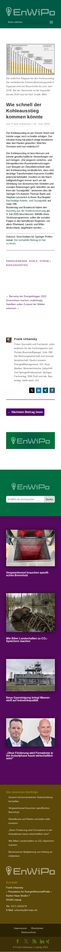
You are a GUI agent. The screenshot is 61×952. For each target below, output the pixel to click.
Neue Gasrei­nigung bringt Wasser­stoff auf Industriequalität (28, 699)
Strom (44, 261)
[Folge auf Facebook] (52, 390)
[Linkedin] (42, 941)
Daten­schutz (28, 932)
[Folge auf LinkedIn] (38, 390)
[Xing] (48, 941)
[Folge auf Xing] (45, 390)
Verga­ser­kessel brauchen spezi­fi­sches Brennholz (27, 574)
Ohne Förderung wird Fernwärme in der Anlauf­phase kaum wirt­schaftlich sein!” (29, 756)
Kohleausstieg (17, 265)
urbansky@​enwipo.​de (25, 910)
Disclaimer (37, 928)
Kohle (33, 261)
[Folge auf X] (32, 390)
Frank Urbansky (21, 123)
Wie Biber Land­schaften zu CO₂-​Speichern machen (26, 640)
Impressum (20, 928)
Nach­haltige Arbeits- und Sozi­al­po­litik (26, 200)
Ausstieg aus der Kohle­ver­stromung (26, 210)
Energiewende (16, 261)
